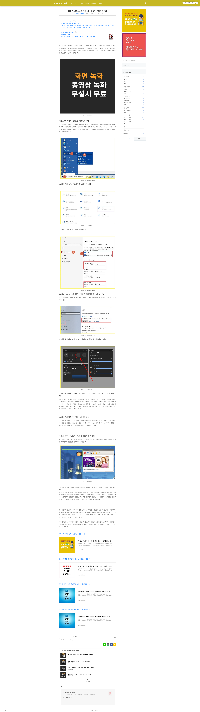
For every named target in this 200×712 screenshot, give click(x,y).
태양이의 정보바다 (60, 3)
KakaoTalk (134, 96)
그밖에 (134, 123)
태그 (76, 3)
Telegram (134, 98)
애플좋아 (93, 3)
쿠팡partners (134, 110)
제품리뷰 (134, 133)
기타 (134, 126)
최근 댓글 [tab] (140, 138)
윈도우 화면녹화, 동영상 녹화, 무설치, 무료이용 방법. (87, 11)
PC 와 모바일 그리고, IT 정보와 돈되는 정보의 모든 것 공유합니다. (80, 694)
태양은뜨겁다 (89, 13)
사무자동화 (134, 76)
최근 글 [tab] (128, 138)
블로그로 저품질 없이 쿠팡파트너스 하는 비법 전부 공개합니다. (74, 559)
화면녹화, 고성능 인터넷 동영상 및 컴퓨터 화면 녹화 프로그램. (78, 36)
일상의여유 (134, 130)
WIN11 (134, 89)
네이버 (134, 112)
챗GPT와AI (134, 102)
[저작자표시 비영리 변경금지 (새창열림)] (114, 637)
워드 (134, 81)
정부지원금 (134, 117)
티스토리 (134, 115)
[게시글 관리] (70, 639)
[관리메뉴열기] (197, 3)
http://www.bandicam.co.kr (67, 32)
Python (134, 104)
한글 (134, 83)
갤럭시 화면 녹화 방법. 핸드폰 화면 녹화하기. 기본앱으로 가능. (74, 584)
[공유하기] (67, 639)
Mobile (134, 94)
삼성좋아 (101, 3)
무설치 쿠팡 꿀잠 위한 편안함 (70, 23)
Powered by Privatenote (6, 710)
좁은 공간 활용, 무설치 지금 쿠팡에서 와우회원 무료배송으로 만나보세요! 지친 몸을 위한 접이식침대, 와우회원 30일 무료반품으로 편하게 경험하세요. (87, 26)
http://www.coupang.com (67, 21)
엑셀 (134, 79)
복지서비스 (134, 119)
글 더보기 (88, 681)
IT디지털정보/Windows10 (79, 13)
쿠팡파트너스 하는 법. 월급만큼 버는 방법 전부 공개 (72, 534)
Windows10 (134, 91)
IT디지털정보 (134, 87)
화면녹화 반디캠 (66, 34)
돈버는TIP (134, 108)
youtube (134, 100)
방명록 (81, 3)
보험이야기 (134, 121)
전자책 (87, 3)
